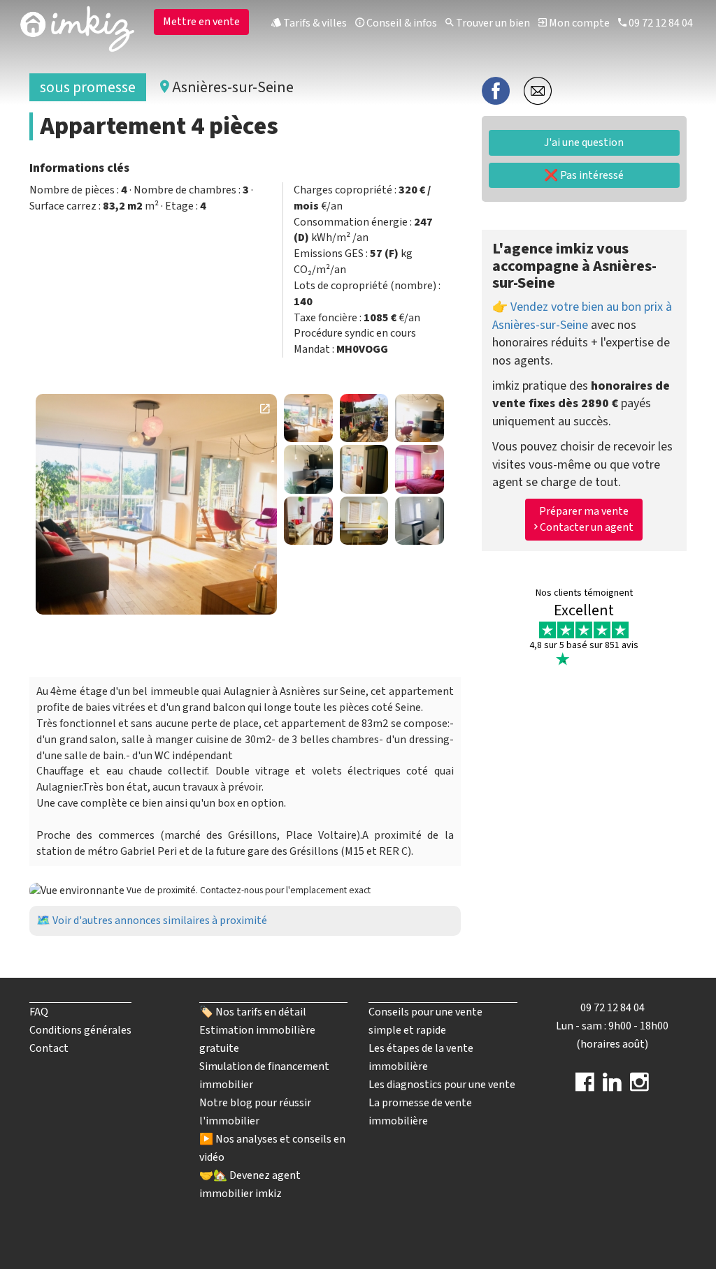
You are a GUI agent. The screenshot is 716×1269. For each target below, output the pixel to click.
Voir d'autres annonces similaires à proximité (159, 920)
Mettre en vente (201, 21)
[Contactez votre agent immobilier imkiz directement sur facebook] (584, 1086)
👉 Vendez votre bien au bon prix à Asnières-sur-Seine (582, 316)
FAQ (38, 1012)
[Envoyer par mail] (538, 89)
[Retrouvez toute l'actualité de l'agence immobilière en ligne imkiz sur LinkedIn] (612, 1086)
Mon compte (578, 23)
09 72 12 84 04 (659, 23)
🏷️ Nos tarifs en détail (252, 1012)
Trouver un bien (492, 23)
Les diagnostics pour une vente (441, 1084)
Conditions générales (80, 1030)
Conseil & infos (400, 23)
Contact (49, 1048)
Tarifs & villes (314, 23)
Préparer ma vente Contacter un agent (585, 519)
